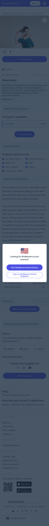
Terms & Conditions (38, 506)
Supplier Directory (10, 460)
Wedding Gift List (10, 468)
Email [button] (25, 349)
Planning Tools (9, 456)
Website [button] (11, 349)
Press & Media (9, 430)
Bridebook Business (11, 445)
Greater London (11, 75)
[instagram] (24, 368)
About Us (7, 422)
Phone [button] (40, 349)
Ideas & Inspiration (11, 464)
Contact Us (7, 434)
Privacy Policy (22, 506)
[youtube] (30, 368)
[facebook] (18, 368)
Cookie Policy (9, 506)
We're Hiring (8, 426)
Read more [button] (7, 99)
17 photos (9, 69)
